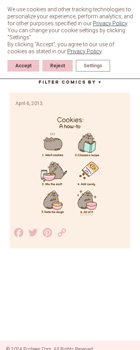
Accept (23, 65)
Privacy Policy (110, 23)
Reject (57, 65)
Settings (93, 65)
